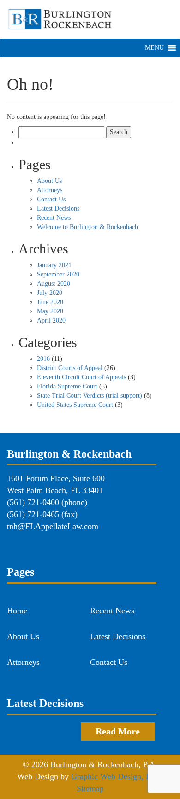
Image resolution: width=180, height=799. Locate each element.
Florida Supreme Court (67, 386)
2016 (43, 358)
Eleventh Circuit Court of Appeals (81, 377)
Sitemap (90, 788)
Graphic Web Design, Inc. (115, 776)
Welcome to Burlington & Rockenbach (87, 226)
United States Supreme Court (75, 404)
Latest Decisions (58, 208)
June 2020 (50, 302)
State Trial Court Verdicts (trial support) (89, 395)
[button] (154, 48)
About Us (49, 180)
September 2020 (58, 274)
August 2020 (53, 283)
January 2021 (54, 265)
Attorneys (49, 190)
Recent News (54, 217)
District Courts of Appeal (69, 367)
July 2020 (49, 292)
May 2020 (50, 311)
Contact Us (51, 199)
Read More (118, 731)
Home (17, 610)
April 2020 (51, 320)
